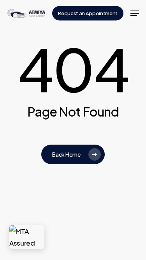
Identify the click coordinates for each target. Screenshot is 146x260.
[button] (134, 13)
